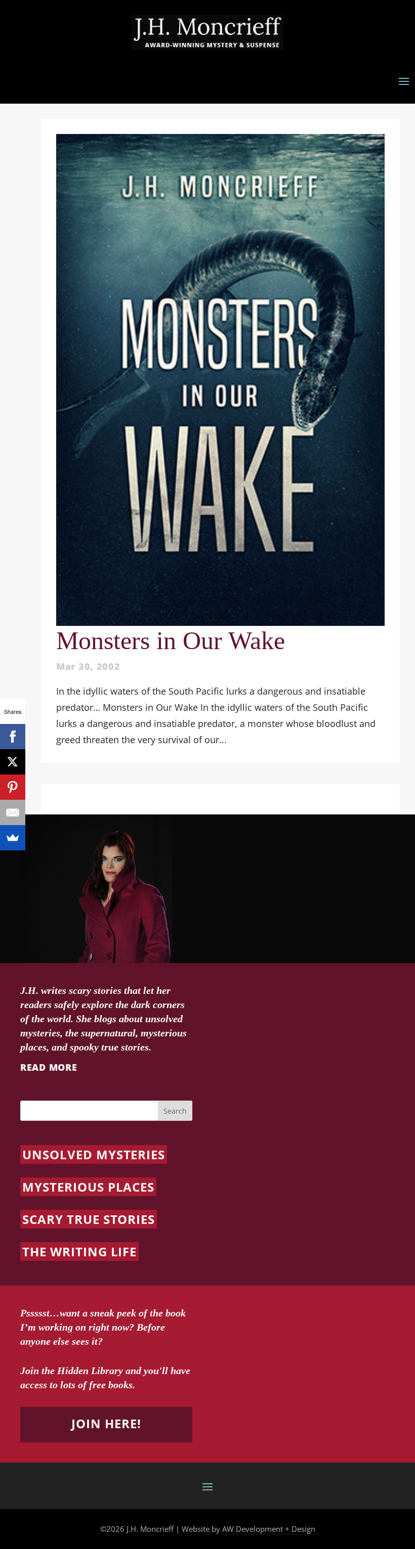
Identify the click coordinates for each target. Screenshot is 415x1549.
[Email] (12, 812)
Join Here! (106, 1423)
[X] (12, 761)
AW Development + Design (268, 1529)
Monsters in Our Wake (170, 640)
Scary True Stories (88, 1219)
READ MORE (48, 1067)
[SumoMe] (12, 837)
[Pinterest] (12, 787)
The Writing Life (79, 1251)
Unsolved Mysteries (93, 1154)
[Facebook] (12, 736)
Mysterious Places (88, 1186)
